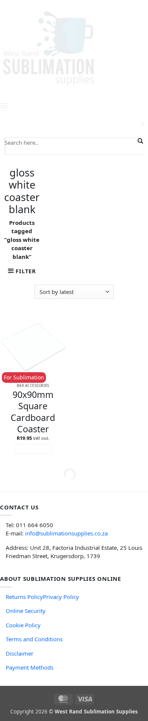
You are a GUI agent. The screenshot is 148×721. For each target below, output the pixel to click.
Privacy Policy (61, 596)
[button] (22, 271)
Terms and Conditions (34, 639)
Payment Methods (30, 667)
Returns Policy (24, 596)
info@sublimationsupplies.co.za (66, 533)
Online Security (26, 610)
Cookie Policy (23, 625)
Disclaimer (19, 653)
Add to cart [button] (33, 449)
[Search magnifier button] (139, 141)
